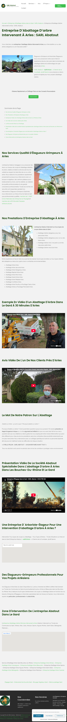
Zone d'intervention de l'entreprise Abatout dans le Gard (19, 137)
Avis (39, 3)
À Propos (46, 3)
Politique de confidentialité (52, 719)
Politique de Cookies (18, 718)
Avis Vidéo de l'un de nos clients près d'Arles (16, 120)
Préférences (60, 715)
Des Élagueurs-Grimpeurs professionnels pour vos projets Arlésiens (22, 134)
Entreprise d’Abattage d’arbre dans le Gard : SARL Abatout (25, 23)
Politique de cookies (43, 719)
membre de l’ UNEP (26, 196)
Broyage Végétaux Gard (40, 682)
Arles (43, 66)
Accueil (23, 3)
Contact (23, 8)
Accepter (38, 715)
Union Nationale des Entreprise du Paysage (15, 199)
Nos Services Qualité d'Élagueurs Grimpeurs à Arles (18, 112)
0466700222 (26, 539)
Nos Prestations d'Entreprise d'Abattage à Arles (17, 115)
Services (31, 3)
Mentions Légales (24, 716)
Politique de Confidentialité (6, 718)
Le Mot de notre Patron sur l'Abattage (15, 123)
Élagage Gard (9, 682)
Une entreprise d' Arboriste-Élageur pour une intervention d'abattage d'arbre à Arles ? (26, 131)
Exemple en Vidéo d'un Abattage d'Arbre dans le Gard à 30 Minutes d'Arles (23, 117)
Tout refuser (49, 715)
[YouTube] (66, 715)
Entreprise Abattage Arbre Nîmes (44, 663)
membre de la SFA (7, 201)
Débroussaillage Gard (55, 682)
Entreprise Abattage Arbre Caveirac (53, 670)
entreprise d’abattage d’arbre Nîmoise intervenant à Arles (20, 623)
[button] (60, 5)
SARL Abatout (11, 5)
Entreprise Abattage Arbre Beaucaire (31, 665)
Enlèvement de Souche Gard (23, 682)
